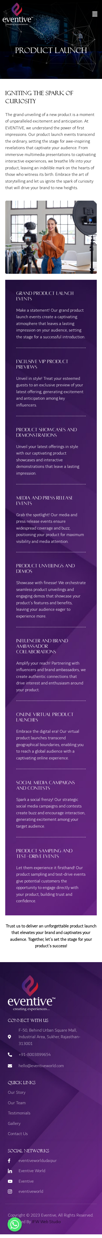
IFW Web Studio (46, 1221)
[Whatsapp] (15, 1224)
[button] (94, 14)
